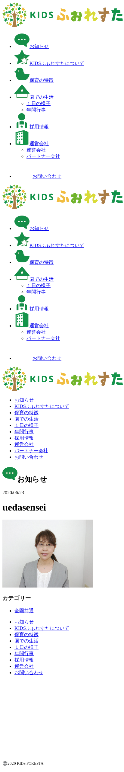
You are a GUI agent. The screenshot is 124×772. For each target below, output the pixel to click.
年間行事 (36, 109)
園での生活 (41, 97)
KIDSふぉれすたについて (56, 63)
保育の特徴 (41, 80)
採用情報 (39, 126)
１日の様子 (38, 103)
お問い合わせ (47, 176)
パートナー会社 (43, 156)
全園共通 (24, 610)
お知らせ (39, 46)
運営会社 (39, 143)
